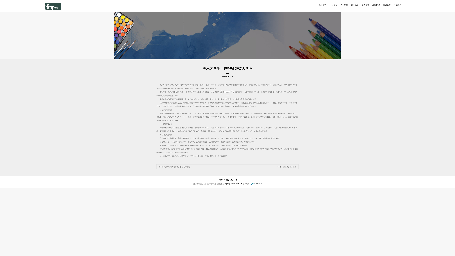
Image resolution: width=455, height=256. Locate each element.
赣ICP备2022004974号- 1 (233, 184)
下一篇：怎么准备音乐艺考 (286, 167)
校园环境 (376, 5)
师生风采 (355, 5)
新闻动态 (387, 5)
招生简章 (344, 5)
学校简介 (323, 5)
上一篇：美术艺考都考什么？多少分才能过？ (175, 167)
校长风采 (333, 5)
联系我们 (397, 5)
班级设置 (365, 5)
